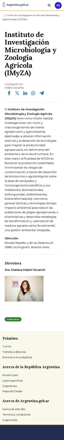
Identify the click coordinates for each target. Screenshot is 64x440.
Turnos (6, 346)
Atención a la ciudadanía (17, 357)
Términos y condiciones (16, 414)
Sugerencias (9, 420)
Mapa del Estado (12, 391)
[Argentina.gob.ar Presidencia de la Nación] (15, 5)
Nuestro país (10, 375)
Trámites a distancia (14, 351)
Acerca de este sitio (13, 409)
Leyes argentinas (12, 380)
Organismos (9, 386)
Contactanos (13, 319)
